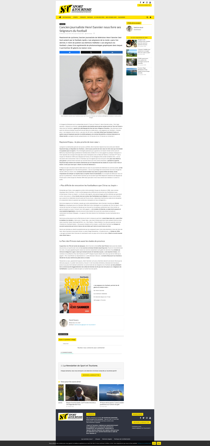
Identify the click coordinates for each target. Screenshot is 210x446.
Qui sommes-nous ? (87, 439)
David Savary (89, 33)
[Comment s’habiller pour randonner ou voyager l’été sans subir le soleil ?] (132, 49)
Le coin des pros (99, 17)
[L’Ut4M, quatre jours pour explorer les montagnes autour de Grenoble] (132, 58)
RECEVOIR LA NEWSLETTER (144, 5)
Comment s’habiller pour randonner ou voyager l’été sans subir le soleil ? (144, 51)
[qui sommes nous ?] (95, 433)
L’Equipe (97, 439)
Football (62, 24)
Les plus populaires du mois (139, 37)
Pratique (90, 17)
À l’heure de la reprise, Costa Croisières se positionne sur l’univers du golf (104, 403)
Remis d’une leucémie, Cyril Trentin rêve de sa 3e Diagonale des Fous (72, 403)
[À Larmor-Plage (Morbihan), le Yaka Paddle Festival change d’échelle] (132, 68)
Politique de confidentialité (144, 443)
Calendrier (121, 17)
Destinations (67, 17)
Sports (75, 17)
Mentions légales (107, 439)
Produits (83, 17)
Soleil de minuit (138, 27)
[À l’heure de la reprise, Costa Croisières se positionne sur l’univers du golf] (106, 385)
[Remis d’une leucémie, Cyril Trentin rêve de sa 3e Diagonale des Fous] (73, 385)
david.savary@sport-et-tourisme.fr (85, 324)
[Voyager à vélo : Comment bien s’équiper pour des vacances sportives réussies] (132, 40)
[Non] (208, 443)
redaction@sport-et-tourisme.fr (141, 428)
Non (159, 443)
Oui (154, 443)
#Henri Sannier (63, 334)
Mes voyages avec (111, 17)
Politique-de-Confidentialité (122, 439)
